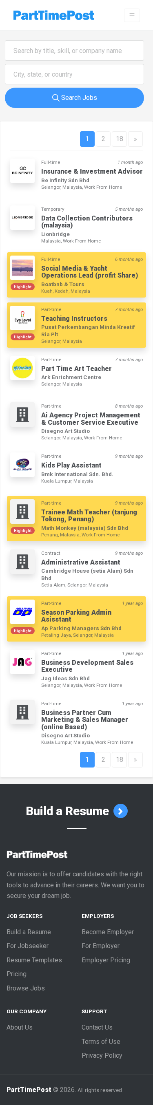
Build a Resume (69, 811)
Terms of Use (101, 1041)
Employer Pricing (106, 960)
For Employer (101, 946)
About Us (20, 1027)
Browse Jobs (26, 988)
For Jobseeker (28, 946)
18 (119, 139)
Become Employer (108, 932)
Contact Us (97, 1027)
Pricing (17, 974)
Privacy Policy (102, 1055)
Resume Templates (34, 960)
